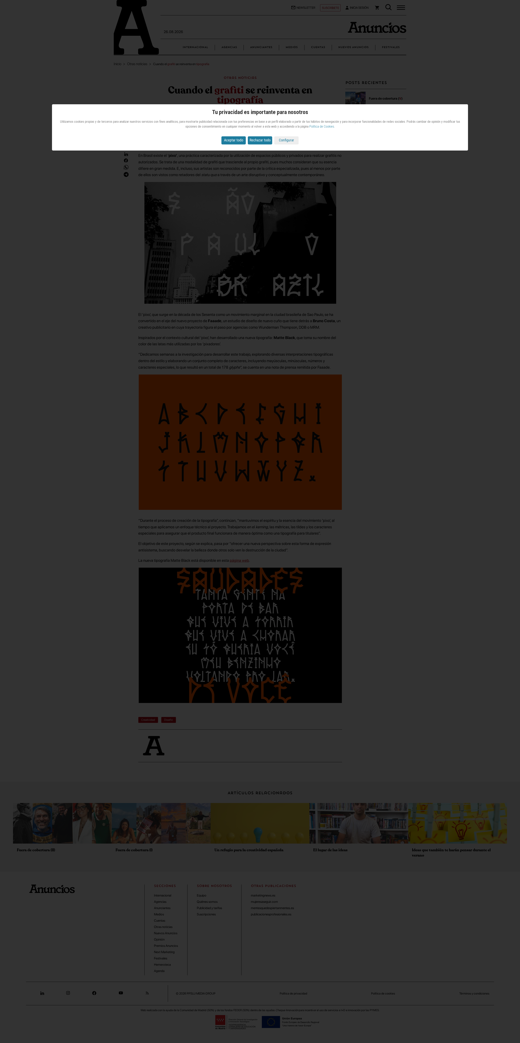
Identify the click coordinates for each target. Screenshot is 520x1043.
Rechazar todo (260, 140)
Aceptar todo (233, 140)
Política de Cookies (321, 126)
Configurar (286, 140)
